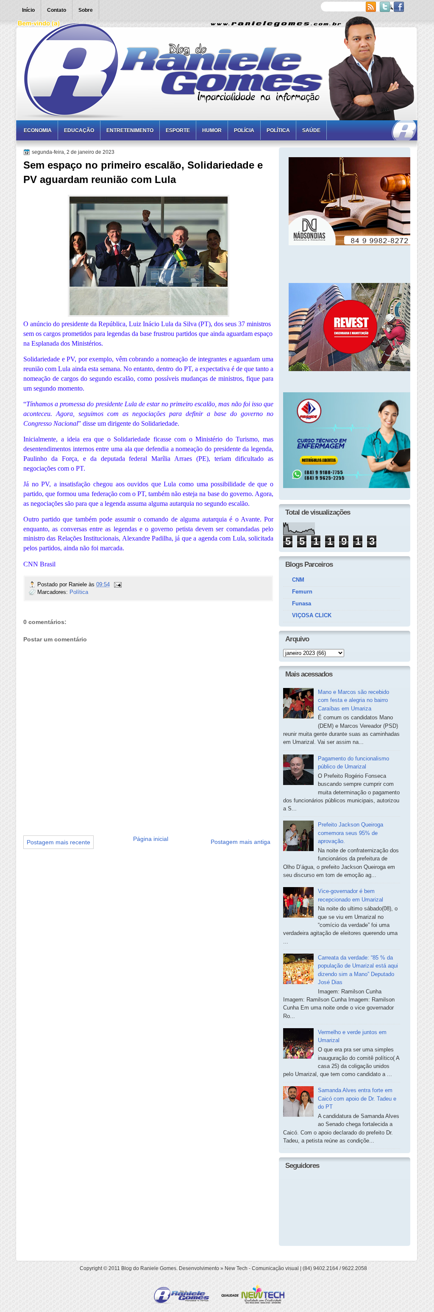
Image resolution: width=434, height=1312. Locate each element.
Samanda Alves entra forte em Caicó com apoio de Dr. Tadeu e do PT (357, 1098)
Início (28, 10)
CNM (298, 580)
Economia (38, 130)
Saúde (311, 130)
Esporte (178, 130)
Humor (212, 130)
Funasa (301, 603)
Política (278, 130)
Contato (56, 10)
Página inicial (150, 838)
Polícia (244, 130)
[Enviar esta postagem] (117, 584)
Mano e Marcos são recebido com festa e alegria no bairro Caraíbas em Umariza (353, 700)
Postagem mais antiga (240, 841)
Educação (79, 130)
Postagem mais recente (58, 842)
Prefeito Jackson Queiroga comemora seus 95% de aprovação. (350, 832)
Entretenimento (129, 130)
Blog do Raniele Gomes (148, 1268)
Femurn (302, 591)
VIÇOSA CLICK (311, 615)
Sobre (85, 10)
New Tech (236, 1268)
